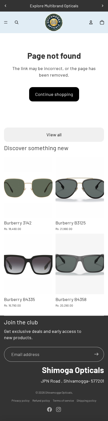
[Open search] (16, 22)
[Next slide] (102, 5)
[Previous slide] (5, 5)
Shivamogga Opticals (58, 392)
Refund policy (41, 400)
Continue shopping (54, 94)
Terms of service (63, 400)
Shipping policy (86, 400)
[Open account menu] (90, 22)
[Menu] (6, 22)
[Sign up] (96, 354)
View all (54, 134)
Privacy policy (21, 400)
